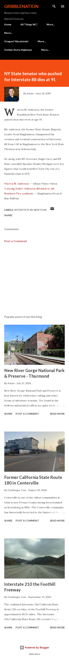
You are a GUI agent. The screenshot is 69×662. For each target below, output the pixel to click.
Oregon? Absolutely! (16, 41)
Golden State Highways (18, 49)
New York (40, 209)
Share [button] (8, 215)
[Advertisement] (34, 279)
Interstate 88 (23, 209)
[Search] (54, 6)
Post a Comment (15, 241)
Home (7, 24)
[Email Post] (52, 209)
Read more (57, 413)
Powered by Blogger (36, 647)
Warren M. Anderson (16, 183)
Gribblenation (21, 6)
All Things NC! (29, 24)
